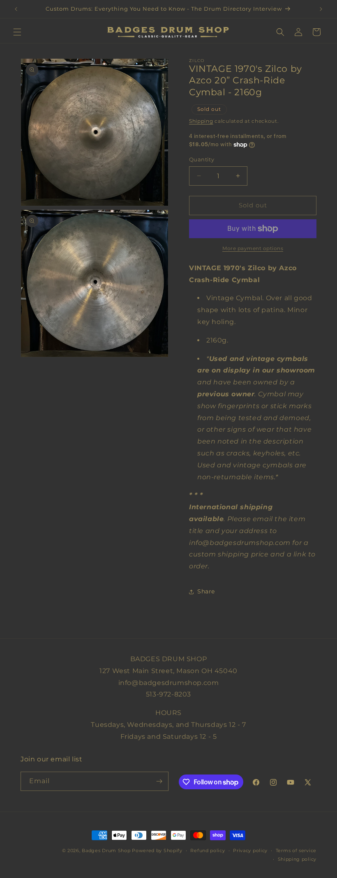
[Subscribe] (159, 781)
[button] (17, 32)
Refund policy (207, 850)
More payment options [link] (252, 248)
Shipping (201, 121)
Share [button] (206, 591)
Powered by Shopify (157, 850)
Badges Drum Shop (106, 850)
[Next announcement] (321, 9)
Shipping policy (297, 859)
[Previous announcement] (16, 9)
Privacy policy (250, 850)
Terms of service (296, 850)
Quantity (201, 159)
